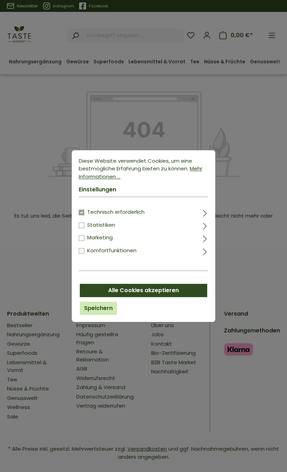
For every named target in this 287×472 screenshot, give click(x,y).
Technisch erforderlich (116, 212)
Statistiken (101, 224)
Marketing (100, 237)
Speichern (98, 308)
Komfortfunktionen (111, 250)
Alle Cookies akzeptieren (143, 290)
